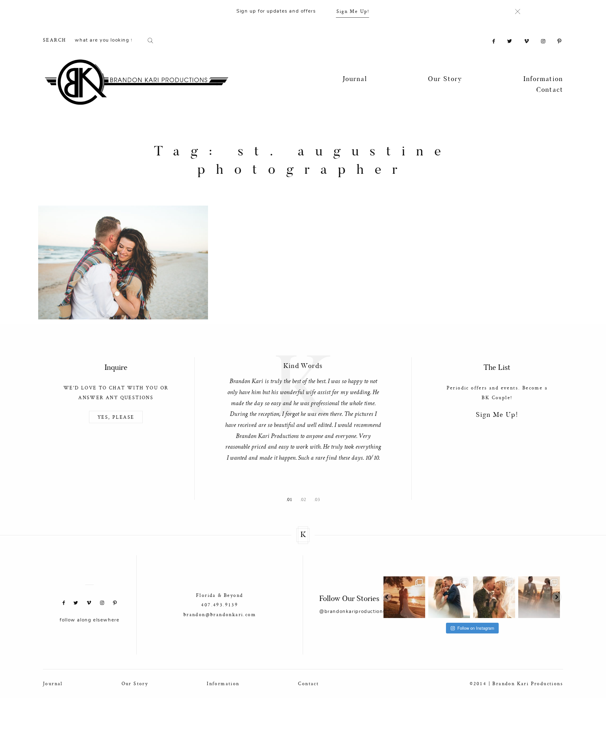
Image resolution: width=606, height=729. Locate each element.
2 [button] (305, 499)
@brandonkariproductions (352, 611)
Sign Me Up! (353, 11)
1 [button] (291, 499)
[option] (303, 410)
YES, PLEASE (116, 417)
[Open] (404, 597)
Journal (354, 79)
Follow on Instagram (475, 628)
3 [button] (319, 499)
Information (543, 79)
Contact (549, 90)
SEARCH (54, 40)
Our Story (445, 79)
